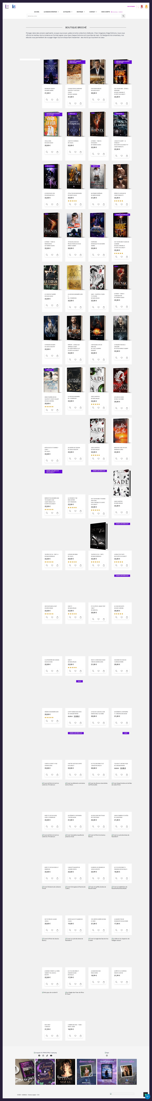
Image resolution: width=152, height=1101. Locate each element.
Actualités (66, 12)
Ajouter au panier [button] (57, 99)
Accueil (36, 12)
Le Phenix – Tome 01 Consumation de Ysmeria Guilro (119, 295)
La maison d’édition (50, 12)
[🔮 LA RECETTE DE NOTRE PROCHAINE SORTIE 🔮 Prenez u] (45, 1072)
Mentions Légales (32, 1094)
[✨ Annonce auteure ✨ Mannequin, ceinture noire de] (127, 1072)
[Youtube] (51, 1055)
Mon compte (105, 12)
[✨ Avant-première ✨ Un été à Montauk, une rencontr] (106, 1072)
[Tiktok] (47, 1055)
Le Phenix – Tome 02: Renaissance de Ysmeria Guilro (50, 243)
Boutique (80, 12)
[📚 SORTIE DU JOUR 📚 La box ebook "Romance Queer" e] (25, 1072)
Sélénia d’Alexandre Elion (51, 712)
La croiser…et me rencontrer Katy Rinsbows (72, 500)
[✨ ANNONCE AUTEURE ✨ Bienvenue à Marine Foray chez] (86, 1072)
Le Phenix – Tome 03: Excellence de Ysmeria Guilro (96, 143)
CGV (38, 1094)
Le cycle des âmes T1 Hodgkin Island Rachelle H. (73, 973)
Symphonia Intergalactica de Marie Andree (98, 243)
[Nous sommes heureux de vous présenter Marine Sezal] (65, 1072)
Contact (92, 12)
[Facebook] (39, 1055)
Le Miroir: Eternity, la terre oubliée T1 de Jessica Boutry (52, 973)
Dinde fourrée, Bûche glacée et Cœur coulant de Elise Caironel (52, 399)
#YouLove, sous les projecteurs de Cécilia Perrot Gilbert (74, 243)
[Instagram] (43, 1055)
